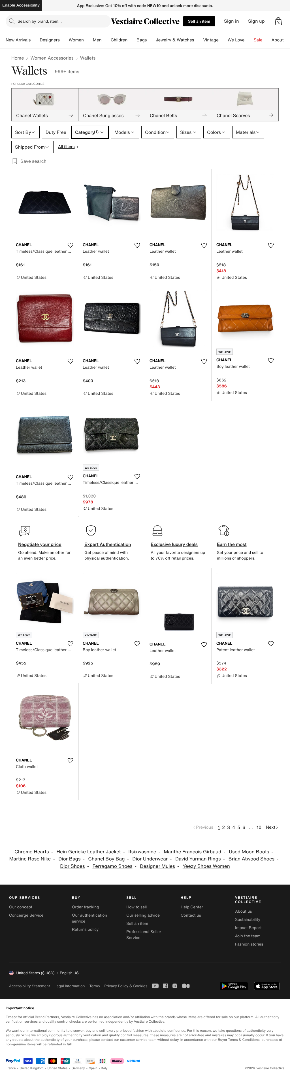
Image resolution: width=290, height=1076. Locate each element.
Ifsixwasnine (142, 851)
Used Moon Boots (249, 851)
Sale (258, 40)
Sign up (256, 21)
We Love (236, 40)
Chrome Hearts (31, 851)
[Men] (106, 40)
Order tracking (85, 907)
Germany (78, 1068)
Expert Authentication (107, 544)
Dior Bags (69, 858)
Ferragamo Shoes (112, 866)
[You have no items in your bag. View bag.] (278, 21)
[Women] (88, 40)
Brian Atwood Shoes (251, 858)
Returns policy (85, 929)
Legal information (69, 986)
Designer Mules (157, 866)
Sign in (231, 21)
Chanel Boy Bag (106, 858)
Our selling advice (143, 915)
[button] (278, 21)
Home (17, 57)
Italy (104, 1068)
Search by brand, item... (40, 21)
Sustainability (247, 920)
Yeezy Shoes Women (206, 866)
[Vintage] (223, 40)
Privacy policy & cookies (125, 986)
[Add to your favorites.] (70, 245)
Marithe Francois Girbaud (192, 851)
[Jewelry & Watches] (198, 40)
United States (58, 1068)
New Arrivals (18, 40)
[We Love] (249, 40)
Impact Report (248, 928)
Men (97, 40)
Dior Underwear (150, 858)
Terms (94, 986)
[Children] (132, 40)
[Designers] (64, 40)
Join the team (248, 936)
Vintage (210, 40)
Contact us (191, 915)
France (11, 1068)
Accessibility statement (29, 986)
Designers (50, 40)
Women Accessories (51, 57)
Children (119, 40)
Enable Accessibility (21, 5)
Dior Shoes (72, 866)
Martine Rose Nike (30, 858)
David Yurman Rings (198, 858)
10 (259, 827)
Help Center (192, 907)
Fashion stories (249, 944)
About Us (281, 40)
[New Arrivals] (35, 40)
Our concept (20, 907)
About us (243, 911)
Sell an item (199, 21)
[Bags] (151, 40)
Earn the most (232, 544)
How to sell (136, 907)
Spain (93, 1068)
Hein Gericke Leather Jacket (88, 851)
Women (76, 40)
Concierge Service (26, 915)
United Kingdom (32, 1068)
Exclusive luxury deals (174, 544)
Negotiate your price (39, 544)
